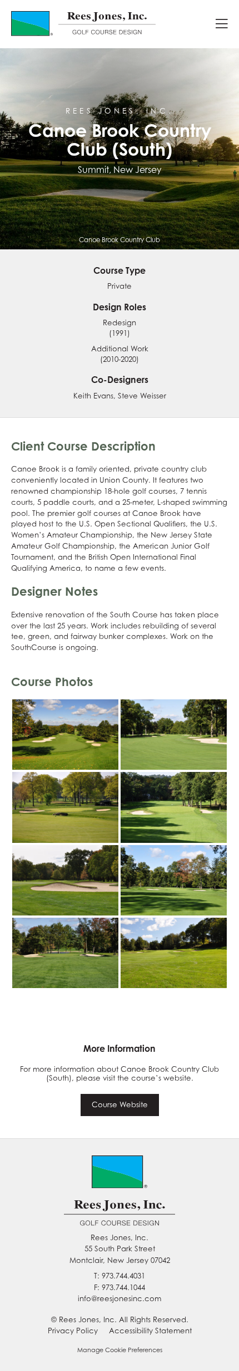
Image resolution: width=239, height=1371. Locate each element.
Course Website (120, 1104)
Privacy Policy (73, 1330)
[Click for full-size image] (65, 734)
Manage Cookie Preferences (119, 1350)
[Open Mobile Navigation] (222, 24)
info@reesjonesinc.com (119, 1298)
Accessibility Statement (150, 1330)
